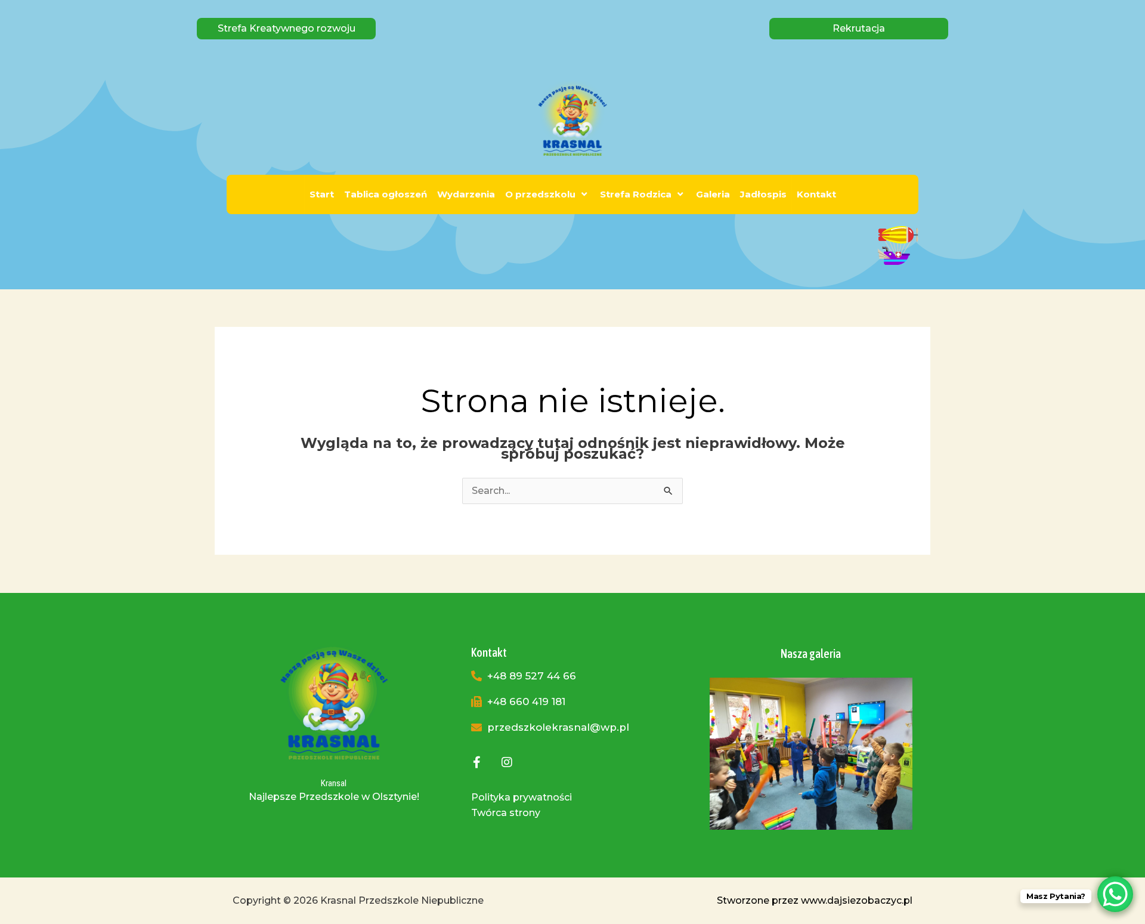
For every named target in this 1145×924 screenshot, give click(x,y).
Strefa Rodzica (635, 194)
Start (322, 194)
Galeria (713, 194)
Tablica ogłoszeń (385, 194)
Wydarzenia (466, 194)
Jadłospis (763, 194)
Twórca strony (505, 812)
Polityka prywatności (521, 797)
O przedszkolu (540, 194)
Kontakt (816, 194)
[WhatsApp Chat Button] (1115, 894)
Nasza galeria (811, 653)
